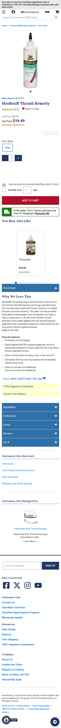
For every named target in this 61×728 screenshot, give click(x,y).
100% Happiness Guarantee (18, 386)
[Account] (13, 11)
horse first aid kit (10, 477)
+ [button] (18, 157)
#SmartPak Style (12, 679)
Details (54, 184)
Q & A (6, 442)
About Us (7, 659)
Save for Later (32, 109)
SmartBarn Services (13, 607)
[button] (56, 17)
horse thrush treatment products (18, 470)
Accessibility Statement (38, 709)
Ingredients (9, 407)
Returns (6, 634)
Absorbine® (8, 98)
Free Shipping (10, 639)
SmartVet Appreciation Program (20, 612)
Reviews (8, 433)
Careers (5, 712)
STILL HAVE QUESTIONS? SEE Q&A (23, 378)
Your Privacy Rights (41, 706)
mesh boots (8, 464)
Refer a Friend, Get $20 (15, 674)
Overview (9, 287)
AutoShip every (22, 190)
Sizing (6, 424)
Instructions (9, 415)
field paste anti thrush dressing (17, 483)
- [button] (5, 157)
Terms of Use (8, 706)
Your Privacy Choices (15, 709)
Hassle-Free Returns (14, 393)
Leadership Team (12, 664)
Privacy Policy (23, 706)
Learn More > (30, 541)
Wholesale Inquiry (12, 617)
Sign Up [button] (50, 565)
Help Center (9, 629)
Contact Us (8, 602)
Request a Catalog (13, 669)
